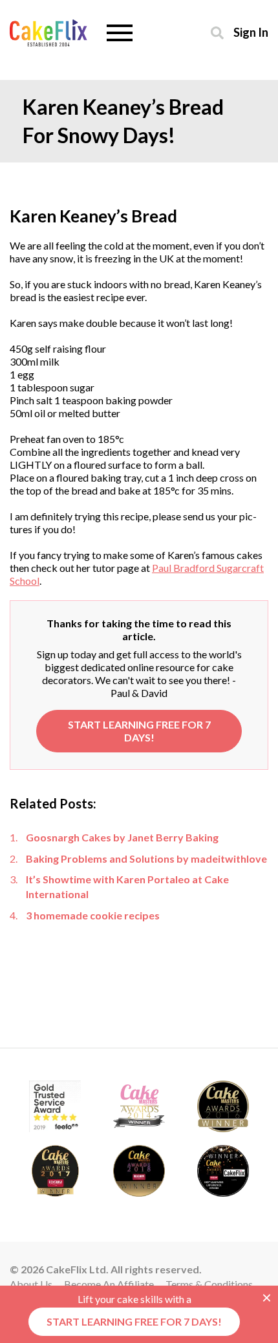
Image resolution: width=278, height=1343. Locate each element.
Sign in (250, 32)
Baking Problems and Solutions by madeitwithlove (146, 858)
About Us (31, 1284)
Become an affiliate (109, 1284)
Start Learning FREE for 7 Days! (139, 730)
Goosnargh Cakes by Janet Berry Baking (122, 837)
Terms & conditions (209, 1284)
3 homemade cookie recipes (93, 915)
